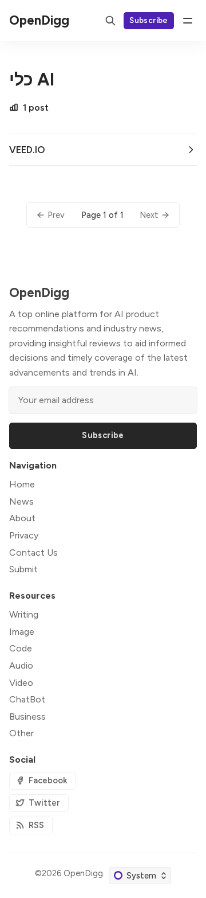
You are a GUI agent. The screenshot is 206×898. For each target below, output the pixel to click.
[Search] (110, 20)
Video (21, 682)
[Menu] (188, 20)
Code (20, 648)
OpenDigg (83, 873)
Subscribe (148, 20)
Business (27, 716)
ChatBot (27, 699)
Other (21, 733)
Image (21, 631)
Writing (23, 614)
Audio (21, 665)
